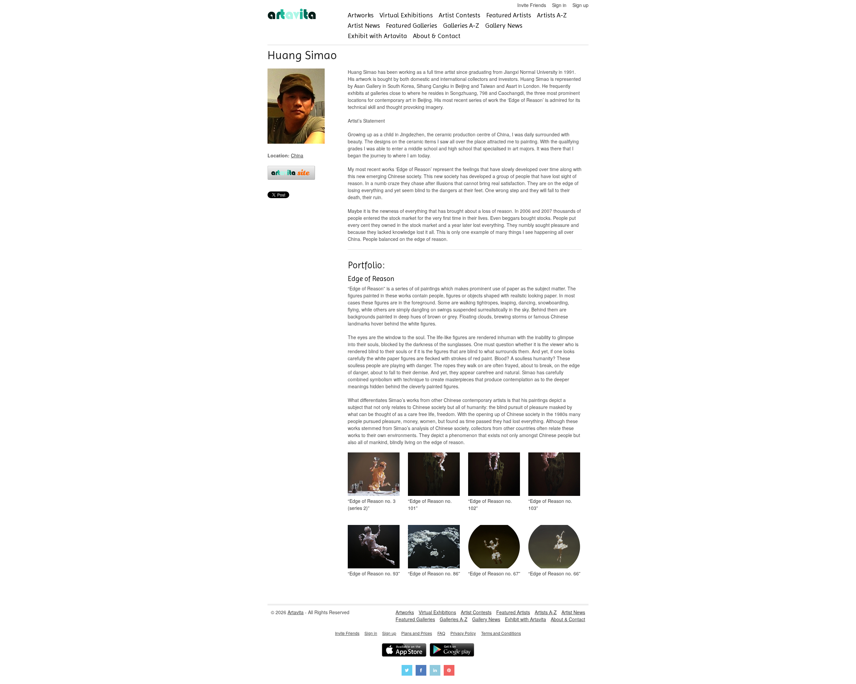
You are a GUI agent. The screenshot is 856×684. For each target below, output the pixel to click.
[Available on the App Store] (404, 650)
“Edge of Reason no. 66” (554, 573)
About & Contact (436, 36)
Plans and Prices (416, 633)
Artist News (364, 25)
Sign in (559, 5)
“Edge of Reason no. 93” (374, 573)
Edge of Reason (371, 279)
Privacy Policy (463, 633)
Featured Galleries (411, 25)
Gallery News (503, 25)
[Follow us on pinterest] (449, 671)
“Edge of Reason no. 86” (434, 573)
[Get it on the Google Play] (452, 650)
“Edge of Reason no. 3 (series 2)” (372, 504)
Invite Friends (531, 5)
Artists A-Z (552, 15)
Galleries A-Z (461, 25)
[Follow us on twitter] (407, 671)
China (297, 155)
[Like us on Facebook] (421, 671)
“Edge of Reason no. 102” (490, 504)
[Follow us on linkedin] (435, 671)
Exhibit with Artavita (377, 36)
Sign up (580, 5)
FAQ (441, 633)
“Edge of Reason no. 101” (430, 504)
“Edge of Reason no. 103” (550, 504)
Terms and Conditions (501, 633)
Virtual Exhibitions (406, 15)
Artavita (296, 612)
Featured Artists (508, 15)
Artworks (360, 15)
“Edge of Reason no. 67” (494, 573)
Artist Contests (459, 15)
